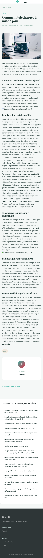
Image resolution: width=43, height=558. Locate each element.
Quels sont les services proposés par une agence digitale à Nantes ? (21, 458)
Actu (9, 7)
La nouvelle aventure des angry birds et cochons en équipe (21, 483)
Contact (4, 545)
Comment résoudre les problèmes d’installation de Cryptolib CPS (21, 411)
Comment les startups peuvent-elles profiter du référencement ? (21, 490)
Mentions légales (7, 542)
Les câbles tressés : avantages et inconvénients (20, 424)
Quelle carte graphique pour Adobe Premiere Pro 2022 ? (20, 476)
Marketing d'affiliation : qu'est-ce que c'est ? (19, 428)
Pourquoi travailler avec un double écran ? (19, 471)
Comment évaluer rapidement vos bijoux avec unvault (20, 434)
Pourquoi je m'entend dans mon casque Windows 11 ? (21, 497)
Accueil (4, 7)
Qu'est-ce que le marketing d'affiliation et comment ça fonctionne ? (19, 440)
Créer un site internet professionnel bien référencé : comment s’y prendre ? (18, 465)
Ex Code (6, 516)
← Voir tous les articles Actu (12, 386)
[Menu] (25, 1)
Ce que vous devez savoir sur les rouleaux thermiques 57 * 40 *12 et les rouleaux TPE (19, 452)
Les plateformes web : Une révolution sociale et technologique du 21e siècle (20, 418)
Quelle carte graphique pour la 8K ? (17, 446)
